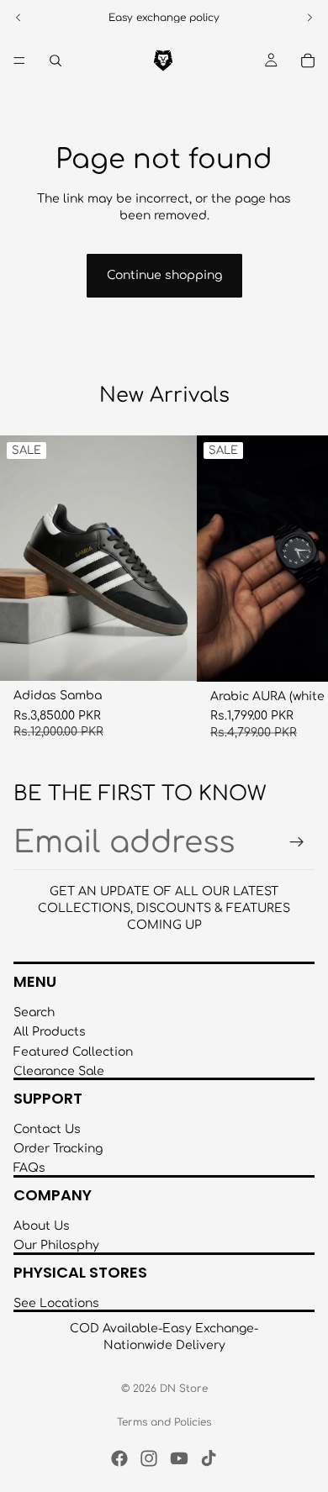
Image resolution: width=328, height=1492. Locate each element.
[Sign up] (297, 842)
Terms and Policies (164, 1422)
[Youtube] (179, 1458)
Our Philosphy (56, 1245)
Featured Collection (73, 1052)
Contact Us (47, 1129)
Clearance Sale (58, 1071)
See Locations (56, 1303)
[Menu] (19, 60)
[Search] (55, 60)
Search (34, 1012)
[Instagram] (149, 1458)
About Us (41, 1226)
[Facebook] (119, 1458)
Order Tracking (58, 1148)
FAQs (29, 1168)
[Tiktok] (208, 1458)
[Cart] (307, 60)
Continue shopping (164, 275)
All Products (49, 1031)
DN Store (184, 1388)
